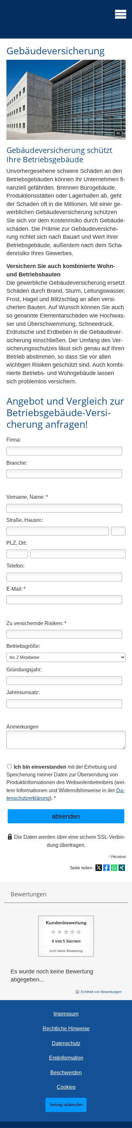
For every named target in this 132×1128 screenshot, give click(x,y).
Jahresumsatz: (22, 692)
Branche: (16, 463)
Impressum (66, 1013)
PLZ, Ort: (16, 543)
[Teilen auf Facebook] (106, 867)
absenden (66, 816)
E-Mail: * (16, 589)
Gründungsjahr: (24, 669)
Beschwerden (66, 1072)
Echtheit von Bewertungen (101, 992)
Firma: (13, 440)
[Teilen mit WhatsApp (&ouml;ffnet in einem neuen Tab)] (114, 867)
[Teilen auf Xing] (122, 867)
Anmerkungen (22, 727)
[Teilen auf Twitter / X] (98, 867)
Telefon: (15, 565)
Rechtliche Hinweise (66, 1028)
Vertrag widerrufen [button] (66, 1104)
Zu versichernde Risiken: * (36, 623)
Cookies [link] (66, 1087)
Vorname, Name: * (27, 497)
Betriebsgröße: (23, 646)
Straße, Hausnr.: (24, 520)
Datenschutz (66, 1043)
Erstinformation (66, 1058)
